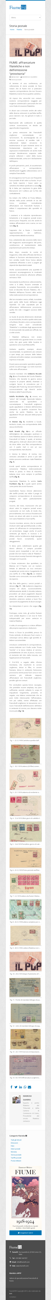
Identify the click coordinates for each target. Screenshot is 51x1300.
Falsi (12, 1146)
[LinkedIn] (20, 1087)
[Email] (29, 1087)
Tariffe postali (16, 1158)
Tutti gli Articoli (16, 1140)
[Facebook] (11, 1087)
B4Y (10, 1294)
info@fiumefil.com (23, 1262)
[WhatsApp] (25, 1087)
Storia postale (16, 79)
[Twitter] (16, 1087)
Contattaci (12, 1297)
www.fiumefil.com (22, 1266)
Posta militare (16, 1161)
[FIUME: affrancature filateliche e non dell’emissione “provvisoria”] (25, 48)
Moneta (14, 1152)
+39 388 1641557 (21, 1258)
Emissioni (14, 1143)
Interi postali (15, 1149)
